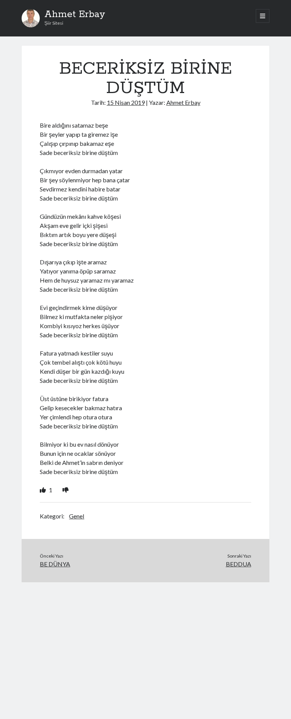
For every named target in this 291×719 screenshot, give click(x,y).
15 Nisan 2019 (126, 102)
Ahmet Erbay (74, 14)
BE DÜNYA (55, 563)
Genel (76, 516)
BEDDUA (238, 563)
